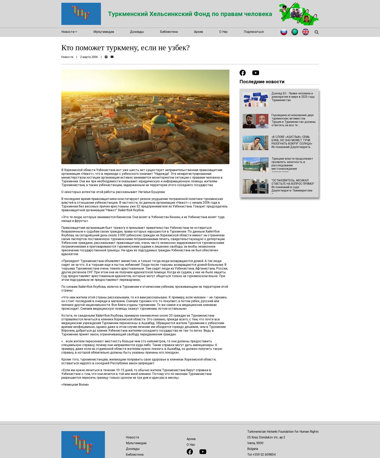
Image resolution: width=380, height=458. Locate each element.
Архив (198, 32)
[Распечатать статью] (106, 57)
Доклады (137, 32)
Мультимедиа (103, 32)
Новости (132, 437)
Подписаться (254, 32)
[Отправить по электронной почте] (112, 57)
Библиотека (169, 32)
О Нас (223, 32)
